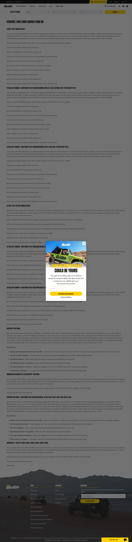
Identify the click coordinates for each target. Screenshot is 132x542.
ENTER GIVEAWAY (66, 293)
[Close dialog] (83, 243)
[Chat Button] (114, 539)
